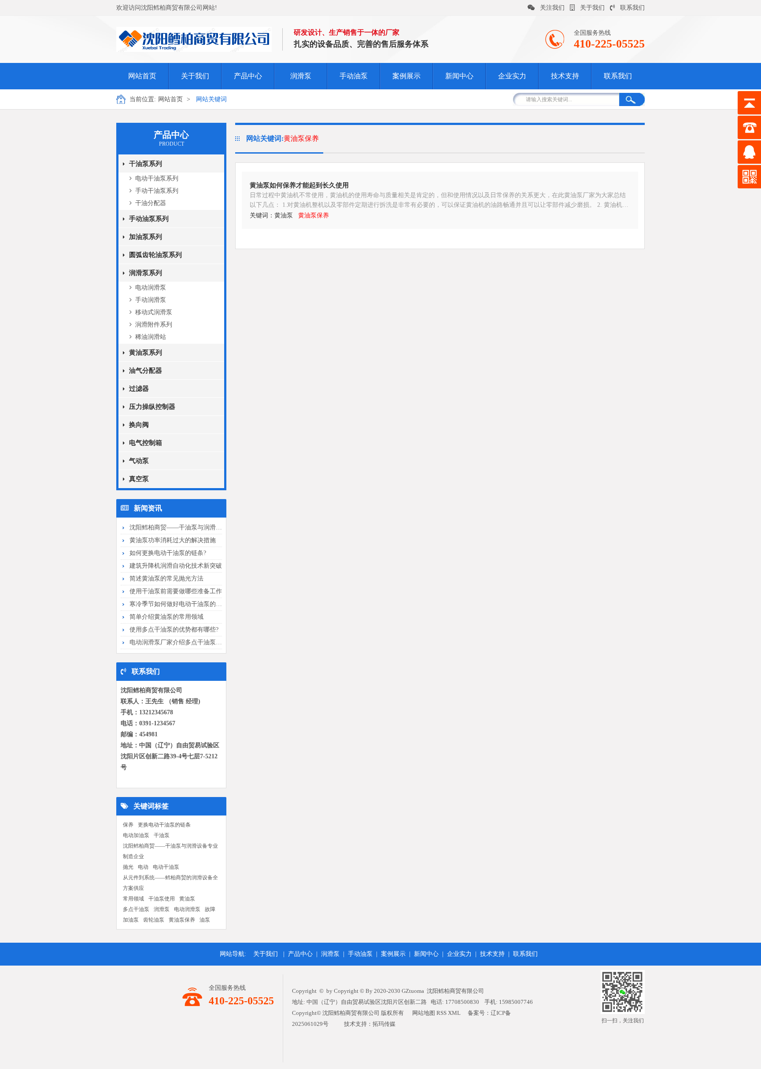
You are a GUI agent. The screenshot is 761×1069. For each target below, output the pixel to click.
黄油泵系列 (145, 352)
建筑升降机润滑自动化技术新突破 (175, 565)
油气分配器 (145, 370)
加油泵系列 (145, 236)
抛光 (128, 867)
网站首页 (142, 76)
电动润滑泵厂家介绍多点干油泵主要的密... (187, 642)
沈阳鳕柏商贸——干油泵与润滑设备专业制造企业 (170, 851)
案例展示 (406, 76)
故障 (210, 909)
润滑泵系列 (145, 272)
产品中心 (248, 76)
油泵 (204, 920)
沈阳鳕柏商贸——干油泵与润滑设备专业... (187, 527)
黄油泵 (187, 899)
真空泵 (139, 478)
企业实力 (512, 76)
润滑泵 (300, 76)
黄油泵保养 (182, 920)
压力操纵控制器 (152, 406)
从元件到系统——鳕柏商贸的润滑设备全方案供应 (170, 882)
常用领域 (133, 899)
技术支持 (565, 76)
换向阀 (139, 424)
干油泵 (162, 835)
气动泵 (139, 460)
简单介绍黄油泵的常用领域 (166, 616)
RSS (441, 1013)
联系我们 (632, 7)
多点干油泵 (136, 909)
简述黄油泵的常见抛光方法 (166, 578)
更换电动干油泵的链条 (164, 825)
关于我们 (592, 7)
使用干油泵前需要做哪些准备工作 (175, 591)
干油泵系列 (145, 163)
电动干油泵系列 (156, 178)
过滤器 (139, 388)
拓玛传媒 (384, 1024)
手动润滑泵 (150, 300)
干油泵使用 (161, 899)
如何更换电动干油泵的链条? (167, 553)
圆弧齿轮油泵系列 (155, 254)
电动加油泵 (136, 835)
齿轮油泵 (153, 920)
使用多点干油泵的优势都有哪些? (173, 629)
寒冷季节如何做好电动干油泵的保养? (180, 604)
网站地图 (423, 1013)
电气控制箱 (145, 442)
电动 (143, 867)
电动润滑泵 (150, 287)
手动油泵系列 (149, 218)
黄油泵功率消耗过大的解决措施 (172, 540)
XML (454, 1013)
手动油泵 (354, 76)
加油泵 (131, 920)
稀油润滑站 (150, 337)
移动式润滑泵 (153, 312)
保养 (128, 825)
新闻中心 (459, 76)
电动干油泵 (166, 867)
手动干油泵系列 (156, 190)
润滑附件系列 (153, 324)
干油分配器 (150, 203)
